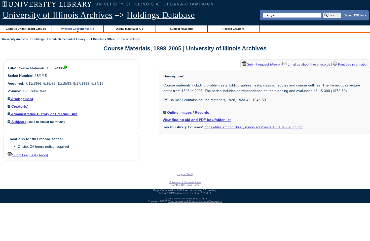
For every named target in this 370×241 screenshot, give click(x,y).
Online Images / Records (187, 112)
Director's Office (104, 39)
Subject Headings (181, 28)
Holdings (38, 39)
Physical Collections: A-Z (77, 28)
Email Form (192, 185)
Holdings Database (161, 15)
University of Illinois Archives (58, 15)
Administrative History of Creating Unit (44, 114)
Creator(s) (19, 106)
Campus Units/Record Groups (26, 28)
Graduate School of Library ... (68, 39)
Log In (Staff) (185, 174)
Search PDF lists (355, 14)
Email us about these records (308, 64)
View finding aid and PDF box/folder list (197, 120)
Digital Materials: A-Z (129, 28)
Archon (181, 198)
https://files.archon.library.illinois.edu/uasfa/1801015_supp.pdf (253, 127)
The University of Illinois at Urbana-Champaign (195, 201)
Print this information (352, 64)
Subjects (18, 122)
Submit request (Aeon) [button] (30, 155)
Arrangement (21, 99)
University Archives (15, 39)
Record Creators (233, 28)
